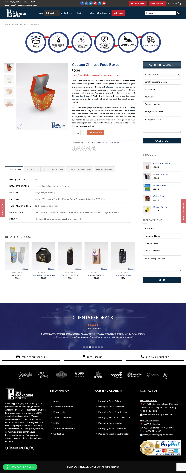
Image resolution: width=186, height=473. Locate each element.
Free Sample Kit (157, 3)
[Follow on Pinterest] (95, 3)
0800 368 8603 (30, 2)
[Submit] (178, 13)
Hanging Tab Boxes (123, 275)
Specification (14, 169)
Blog (92, 13)
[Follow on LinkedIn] (99, 3)
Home (40, 13)
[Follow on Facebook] (82, 3)
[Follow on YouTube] (104, 3)
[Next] (63, 96)
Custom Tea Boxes (96, 275)
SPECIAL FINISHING (104, 169)
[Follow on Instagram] (87, 3)
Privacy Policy (159, 136)
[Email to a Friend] (84, 148)
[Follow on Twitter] (91, 3)
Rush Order (118, 13)
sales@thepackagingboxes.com (158, 434)
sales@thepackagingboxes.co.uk (24, 5)
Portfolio (81, 13)
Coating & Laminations (79, 169)
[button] (20, 467)
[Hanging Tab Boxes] (123, 256)
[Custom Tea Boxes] (96, 256)
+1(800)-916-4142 (152, 431)
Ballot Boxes (17, 275)
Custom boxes (47, 333)
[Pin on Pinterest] (89, 148)
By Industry (51, 13)
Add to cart (95, 132)
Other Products (103, 13)
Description (32, 169)
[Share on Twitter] (79, 148)
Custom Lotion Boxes (69, 275)
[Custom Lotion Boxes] (70, 256)
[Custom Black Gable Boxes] (43, 256)
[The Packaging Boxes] (18, 13)
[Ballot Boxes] (17, 256)
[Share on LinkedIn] (94, 148)
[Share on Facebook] (74, 148)
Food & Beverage (31, 25)
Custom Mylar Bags (98, 142)
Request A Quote (137, 3)
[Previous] (20, 96)
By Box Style (66, 13)
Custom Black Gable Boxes (43, 275)
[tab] (14, 169)
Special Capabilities (53, 169)
